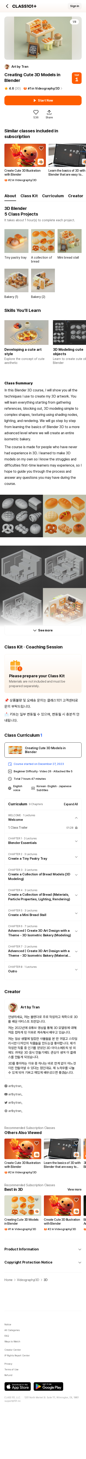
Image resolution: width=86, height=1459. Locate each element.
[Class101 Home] (24, 6)
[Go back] (7, 6)
